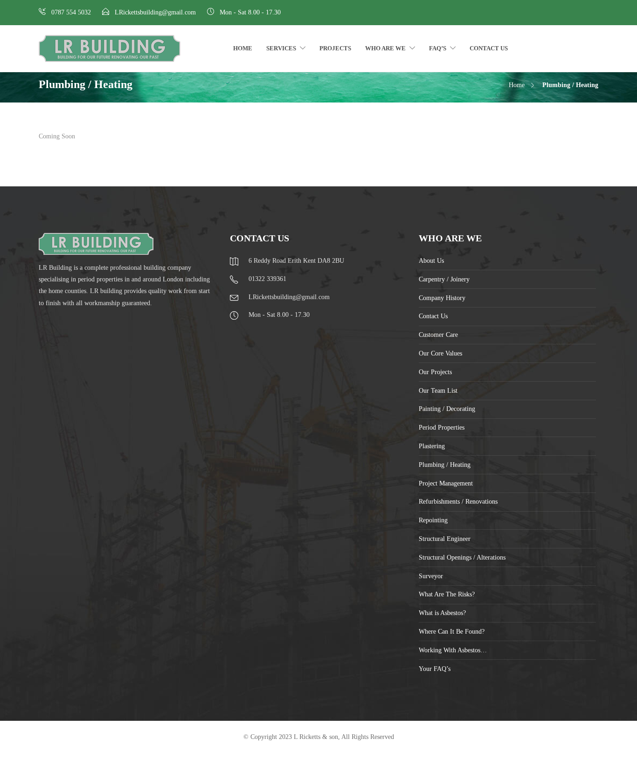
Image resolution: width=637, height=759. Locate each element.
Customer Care (438, 334)
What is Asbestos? (442, 612)
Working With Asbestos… (453, 650)
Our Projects (435, 372)
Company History (442, 297)
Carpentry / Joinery (444, 279)
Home (242, 48)
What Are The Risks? (447, 594)
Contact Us (489, 48)
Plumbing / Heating (445, 464)
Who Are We (385, 48)
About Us (431, 260)
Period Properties (441, 427)
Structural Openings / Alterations (462, 557)
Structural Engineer (445, 538)
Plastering (432, 446)
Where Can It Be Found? (452, 631)
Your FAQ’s (434, 668)
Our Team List (438, 390)
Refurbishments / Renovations (458, 501)
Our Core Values (440, 353)
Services (281, 48)
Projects (335, 48)
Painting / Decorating (447, 408)
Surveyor (431, 576)
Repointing (433, 520)
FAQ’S (437, 48)
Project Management (446, 483)
